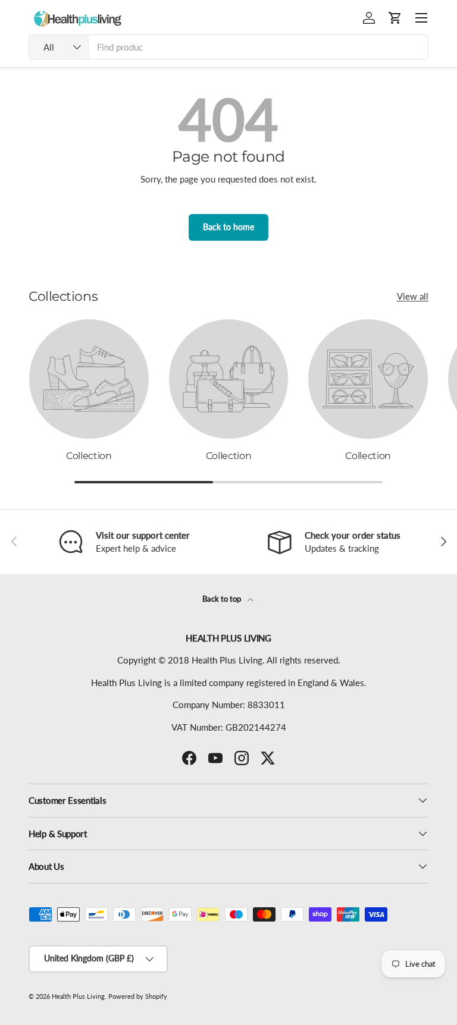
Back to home (228, 227)
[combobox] (228, 47)
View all (412, 296)
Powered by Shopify (137, 996)
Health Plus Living (78, 996)
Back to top (222, 598)
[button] (395, 18)
